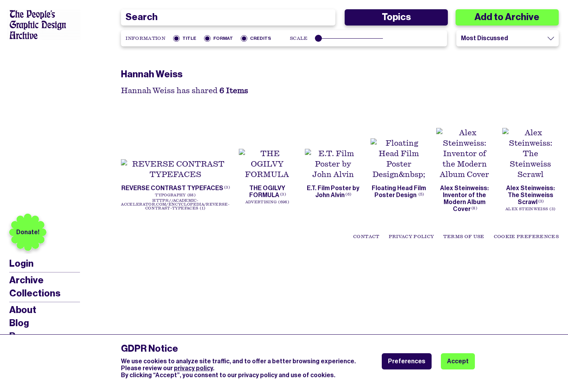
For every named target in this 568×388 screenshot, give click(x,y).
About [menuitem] (22, 310)
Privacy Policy (411, 236)
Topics (396, 17)
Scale (299, 38)
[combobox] (228, 17)
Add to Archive (506, 17)
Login (21, 264)
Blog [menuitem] (19, 323)
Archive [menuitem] (26, 280)
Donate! (27, 232)
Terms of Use (463, 236)
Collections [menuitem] (34, 293)
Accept (458, 361)
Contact (366, 236)
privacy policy (193, 368)
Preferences (406, 361)
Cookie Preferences (526, 236)
